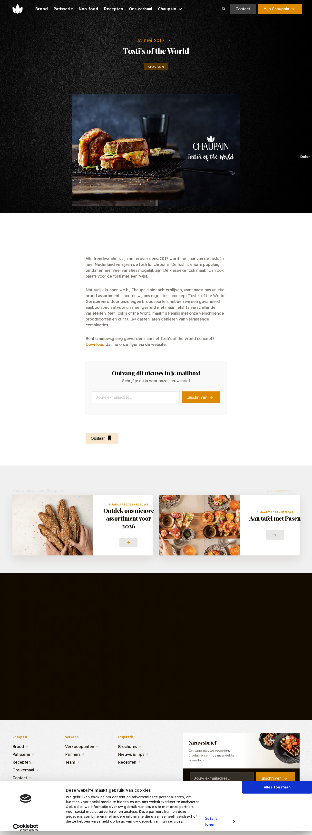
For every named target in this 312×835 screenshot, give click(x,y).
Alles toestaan (277, 787)
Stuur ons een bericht (159, 675)
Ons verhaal (23, 769)
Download (95, 344)
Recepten (21, 762)
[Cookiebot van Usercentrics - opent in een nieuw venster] (25, 827)
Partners (72, 754)
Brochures (127, 746)
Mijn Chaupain (276, 8)
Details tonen (211, 821)
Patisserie (21, 754)
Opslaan (98, 438)
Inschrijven (197, 397)
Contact (242, 8)
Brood (18, 746)
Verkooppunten (79, 746)
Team (70, 762)
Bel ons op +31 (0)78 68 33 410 (227, 675)
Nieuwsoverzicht (280, 486)
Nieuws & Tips (131, 754)
